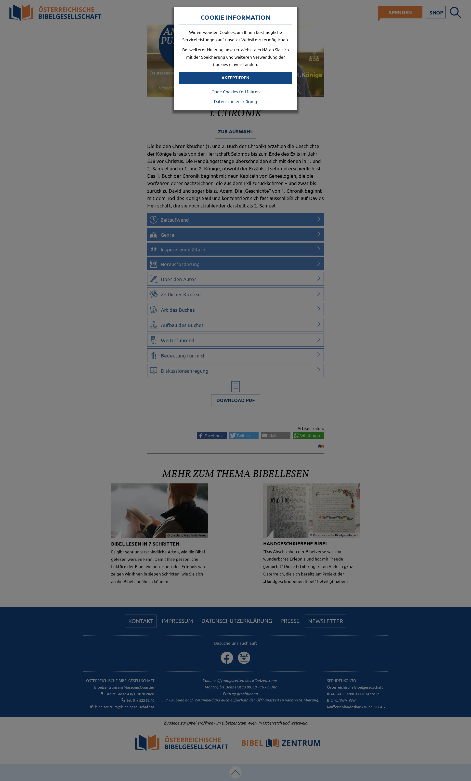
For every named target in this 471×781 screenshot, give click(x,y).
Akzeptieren (235, 77)
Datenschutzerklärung (235, 101)
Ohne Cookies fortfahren (235, 91)
